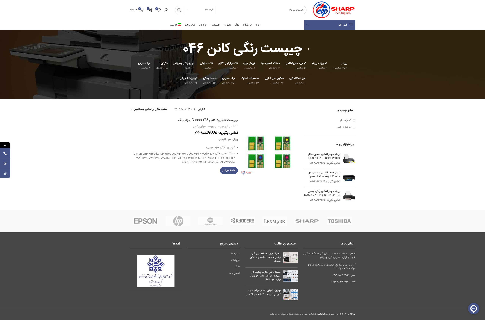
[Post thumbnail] (290, 258)
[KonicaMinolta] (210, 221)
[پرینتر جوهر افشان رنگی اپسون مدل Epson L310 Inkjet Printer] (349, 196)
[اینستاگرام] (5, 173)
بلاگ (237, 267)
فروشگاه (235, 260)
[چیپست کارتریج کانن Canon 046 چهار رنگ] (269, 146)
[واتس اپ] (5, 163)
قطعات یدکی (231, 127)
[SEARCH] (179, 10)
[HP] (178, 221)
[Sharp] (307, 221)
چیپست (220, 127)
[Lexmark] (275, 221)
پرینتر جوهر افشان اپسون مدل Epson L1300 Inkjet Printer (324, 156)
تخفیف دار (345, 120)
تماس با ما (234, 273)
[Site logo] (332, 10)
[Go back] (307, 49)
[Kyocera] (242, 221)
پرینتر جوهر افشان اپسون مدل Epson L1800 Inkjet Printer (324, 174)
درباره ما (235, 254)
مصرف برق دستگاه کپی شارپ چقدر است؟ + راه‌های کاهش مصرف (265, 257)
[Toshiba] (339, 221)
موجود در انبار (344, 127)
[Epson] (146, 221)
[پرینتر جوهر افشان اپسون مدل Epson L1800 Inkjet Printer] (349, 177)
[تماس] (5, 153)
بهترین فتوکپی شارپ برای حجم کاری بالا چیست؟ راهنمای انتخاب (263, 292)
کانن (195, 127)
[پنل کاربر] (166, 10)
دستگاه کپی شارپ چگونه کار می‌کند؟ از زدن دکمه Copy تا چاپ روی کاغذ (265, 276)
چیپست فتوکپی (206, 127)
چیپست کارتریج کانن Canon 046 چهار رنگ (208, 120)
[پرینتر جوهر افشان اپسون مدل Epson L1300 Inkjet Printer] (349, 159)
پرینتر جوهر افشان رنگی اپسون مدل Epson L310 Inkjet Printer (322, 193)
